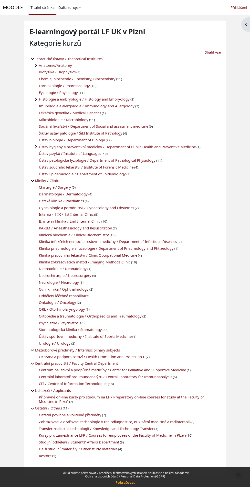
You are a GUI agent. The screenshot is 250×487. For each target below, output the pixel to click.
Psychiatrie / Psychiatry (58, 322)
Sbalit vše (213, 52)
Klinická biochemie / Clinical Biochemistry (74, 234)
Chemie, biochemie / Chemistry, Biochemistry (77, 78)
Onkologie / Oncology (57, 302)
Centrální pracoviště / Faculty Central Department (76, 363)
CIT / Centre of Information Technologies (73, 383)
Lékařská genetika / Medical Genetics (70, 112)
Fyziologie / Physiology (58, 92)
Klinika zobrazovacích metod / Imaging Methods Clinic (84, 262)
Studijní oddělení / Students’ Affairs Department (79, 442)
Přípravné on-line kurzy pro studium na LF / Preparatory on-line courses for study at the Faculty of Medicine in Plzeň (121, 399)
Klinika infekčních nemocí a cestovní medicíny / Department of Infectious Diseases (108, 241)
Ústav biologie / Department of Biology (72, 139)
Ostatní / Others (48, 408)
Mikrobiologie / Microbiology (63, 119)
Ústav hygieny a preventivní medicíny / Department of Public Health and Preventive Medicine (117, 146)
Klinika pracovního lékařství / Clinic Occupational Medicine (88, 255)
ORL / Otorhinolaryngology (62, 309)
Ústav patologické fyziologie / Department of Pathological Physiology (97, 160)
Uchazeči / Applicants (53, 390)
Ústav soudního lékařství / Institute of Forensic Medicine (86, 167)
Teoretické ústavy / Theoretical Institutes (69, 58)
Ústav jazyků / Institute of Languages (70, 153)
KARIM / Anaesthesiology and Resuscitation (75, 228)
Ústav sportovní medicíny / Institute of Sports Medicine (85, 336)
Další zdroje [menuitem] (68, 7)
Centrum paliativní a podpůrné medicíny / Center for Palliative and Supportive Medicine (112, 369)
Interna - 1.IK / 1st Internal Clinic (66, 214)
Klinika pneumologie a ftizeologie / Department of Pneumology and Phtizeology (106, 248)
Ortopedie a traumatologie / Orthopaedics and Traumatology (90, 316)
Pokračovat (125, 482)
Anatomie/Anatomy (55, 65)
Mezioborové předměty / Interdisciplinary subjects (77, 350)
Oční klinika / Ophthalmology (64, 289)
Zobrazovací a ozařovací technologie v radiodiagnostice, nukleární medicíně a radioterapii (114, 421)
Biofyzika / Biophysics (57, 71)
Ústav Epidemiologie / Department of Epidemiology (82, 173)
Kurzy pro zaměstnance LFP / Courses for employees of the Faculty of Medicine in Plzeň (112, 435)
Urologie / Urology (55, 343)
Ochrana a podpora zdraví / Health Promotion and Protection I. (92, 356)
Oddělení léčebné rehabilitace (64, 295)
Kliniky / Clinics (47, 180)
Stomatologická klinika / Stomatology (70, 329)
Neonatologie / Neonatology (63, 268)
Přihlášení (238, 7)
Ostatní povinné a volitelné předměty (70, 414)
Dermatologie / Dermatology (63, 194)
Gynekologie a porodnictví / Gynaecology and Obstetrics (86, 207)
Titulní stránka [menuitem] (42, 7)
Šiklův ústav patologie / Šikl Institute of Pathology (80, 133)
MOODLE (13, 7)
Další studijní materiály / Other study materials (78, 448)
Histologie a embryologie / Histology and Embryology (84, 99)
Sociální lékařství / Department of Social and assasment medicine (93, 126)
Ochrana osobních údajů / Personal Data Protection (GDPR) (125, 476)
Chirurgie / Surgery (55, 187)
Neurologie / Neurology (59, 282)
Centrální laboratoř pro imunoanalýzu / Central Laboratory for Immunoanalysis (105, 376)
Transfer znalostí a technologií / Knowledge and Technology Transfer (96, 428)
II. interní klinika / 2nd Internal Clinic (70, 221)
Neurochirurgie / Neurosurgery (65, 275)
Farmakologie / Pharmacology (64, 85)
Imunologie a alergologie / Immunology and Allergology (87, 105)
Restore (45, 455)
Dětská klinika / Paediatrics (61, 200)
